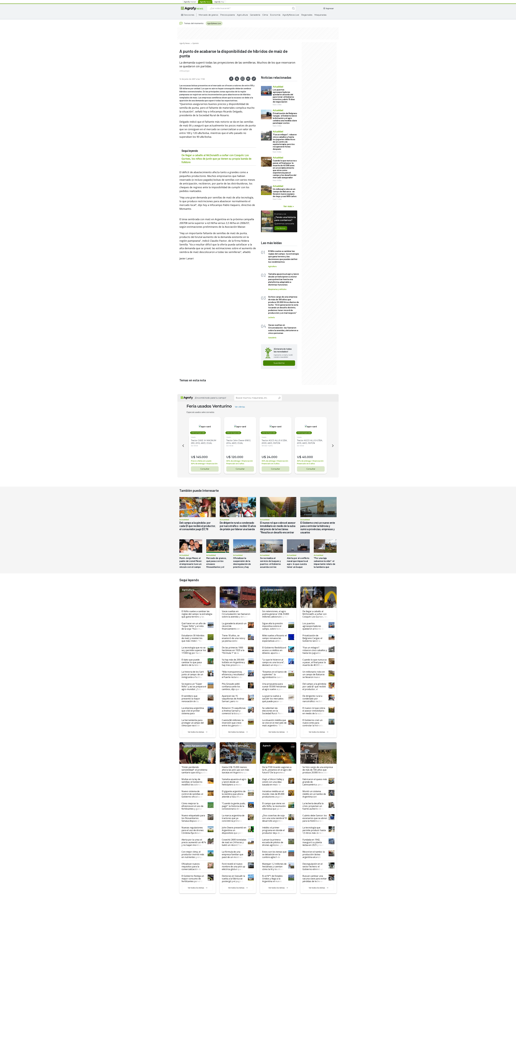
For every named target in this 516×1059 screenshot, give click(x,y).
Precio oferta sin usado (201, 461)
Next (333, 445)
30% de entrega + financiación (204, 464)
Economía (275, 15)
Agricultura (242, 15)
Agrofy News (185, 43)
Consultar (204, 469)
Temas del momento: (194, 23)
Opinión (195, 43)
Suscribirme (279, 363)
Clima (265, 15)
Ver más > (288, 206)
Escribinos (281, 228)
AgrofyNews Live (290, 15)
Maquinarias (320, 15)
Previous (182, 445)
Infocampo (184, 70)
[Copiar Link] (254, 78)
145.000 (202, 457)
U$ (193, 457)
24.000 (272, 457)
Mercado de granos (208, 15)
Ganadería (255, 15)
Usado (193, 437)
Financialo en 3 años (235, 464)
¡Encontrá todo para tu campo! (210, 398)
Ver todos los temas (196, 732)
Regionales (306, 15)
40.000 (307, 457)
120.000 (237, 457)
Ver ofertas (240, 407)
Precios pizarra (227, 15)
